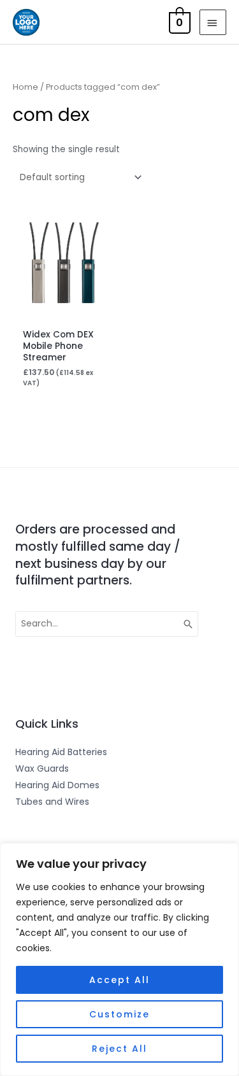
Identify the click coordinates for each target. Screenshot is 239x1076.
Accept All (119, 979)
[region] (119, 959)
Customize (119, 1014)
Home (25, 86)
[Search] (189, 624)
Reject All (119, 1048)
